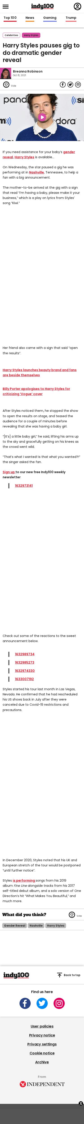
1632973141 (24, 485)
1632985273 (24, 662)
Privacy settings (41, 1044)
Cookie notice (42, 1053)
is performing (24, 880)
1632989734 (24, 654)
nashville (36, 925)
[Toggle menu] (7, 7)
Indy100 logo (42, 6)
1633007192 (24, 679)
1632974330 (25, 671)
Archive (42, 1062)
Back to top (72, 975)
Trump (71, 18)
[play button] (42, 117)
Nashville (36, 172)
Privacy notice (42, 1035)
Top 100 (10, 18)
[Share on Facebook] (63, 85)
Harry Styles (24, 157)
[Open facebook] (25, 1003)
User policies (42, 1026)
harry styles (31, 35)
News (30, 18)
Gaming (50, 18)
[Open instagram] (59, 1003)
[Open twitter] (42, 1003)
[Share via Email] (78, 85)
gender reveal (14, 925)
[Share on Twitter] (70, 85)
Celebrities (11, 35)
